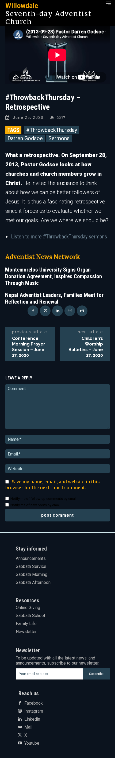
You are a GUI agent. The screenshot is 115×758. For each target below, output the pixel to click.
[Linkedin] (57, 310)
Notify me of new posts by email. (35, 505)
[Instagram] (20, 711)
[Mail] (20, 727)
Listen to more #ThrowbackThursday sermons (59, 236)
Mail (28, 727)
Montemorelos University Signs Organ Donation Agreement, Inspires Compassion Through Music (53, 276)
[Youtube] (20, 743)
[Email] (69, 310)
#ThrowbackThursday (51, 130)
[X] (45, 310)
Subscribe (96, 674)
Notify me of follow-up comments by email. (43, 499)
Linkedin (32, 719)
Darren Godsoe (25, 138)
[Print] (82, 310)
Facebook (33, 703)
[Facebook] (33, 310)
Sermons (59, 138)
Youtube (31, 743)
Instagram (33, 711)
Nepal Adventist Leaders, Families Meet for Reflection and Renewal (54, 298)
